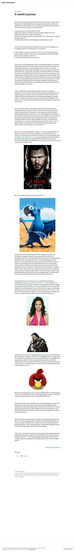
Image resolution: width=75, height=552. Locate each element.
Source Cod (31, 137)
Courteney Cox (56, 473)
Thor (23, 137)
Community (41, 473)
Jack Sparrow (37, 475)
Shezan (52, 475)
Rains (46, 475)
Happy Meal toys (45, 354)
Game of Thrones (38, 283)
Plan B (43, 475)
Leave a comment (19, 476)
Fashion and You (19, 475)
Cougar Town (26, 283)
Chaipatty (34, 473)
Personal (22, 471)
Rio (49, 475)
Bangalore (28, 473)
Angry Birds (22, 473)
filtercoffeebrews (8, 3)
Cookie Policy (32, 549)
